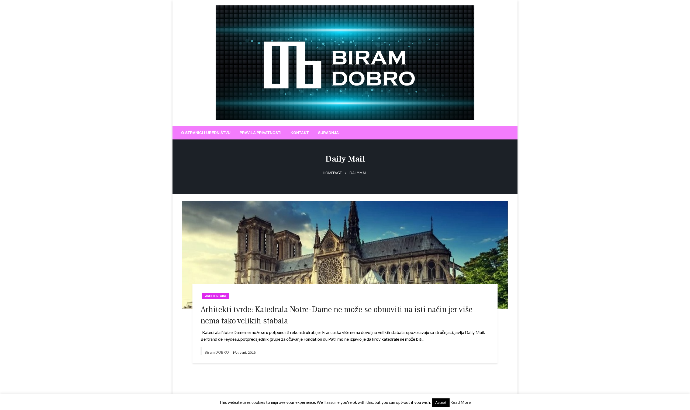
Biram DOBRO (217, 352)
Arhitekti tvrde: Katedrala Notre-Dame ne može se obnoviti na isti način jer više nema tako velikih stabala (336, 315)
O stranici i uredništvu (205, 133)
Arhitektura (215, 296)
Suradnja (328, 133)
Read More (460, 402)
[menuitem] (206, 132)
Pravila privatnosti (260, 133)
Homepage (332, 173)
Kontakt (300, 133)
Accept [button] (440, 402)
